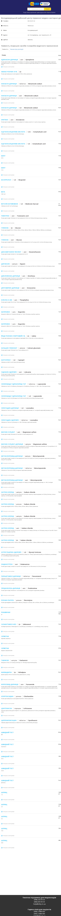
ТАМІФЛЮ (14, 660)
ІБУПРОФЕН (13, 312)
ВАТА (3, 192)
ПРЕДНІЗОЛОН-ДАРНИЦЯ (19, 588)
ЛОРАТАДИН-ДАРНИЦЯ (17, 408)
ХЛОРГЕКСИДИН (17, 696)
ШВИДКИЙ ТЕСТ (7, 732)
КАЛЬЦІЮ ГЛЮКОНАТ (20, 348)
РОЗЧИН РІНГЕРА (16, 600)
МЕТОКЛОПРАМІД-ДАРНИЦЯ (22, 456)
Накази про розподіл (16, 49)
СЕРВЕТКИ (5, 636)
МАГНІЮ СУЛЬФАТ (18, 432)
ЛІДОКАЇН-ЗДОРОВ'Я (16, 372)
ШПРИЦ (4, 792)
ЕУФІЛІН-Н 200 (15, 300)
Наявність (5, 49)
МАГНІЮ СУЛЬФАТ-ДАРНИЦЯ (24, 444)
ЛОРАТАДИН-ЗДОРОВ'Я (19, 420)
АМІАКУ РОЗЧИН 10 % (11, 72)
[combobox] (35, 9)
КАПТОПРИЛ (12, 360)
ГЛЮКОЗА (11, 228)
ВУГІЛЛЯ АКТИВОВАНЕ (19, 204)
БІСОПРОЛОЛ (13, 180)
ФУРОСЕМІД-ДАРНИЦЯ (17, 684)
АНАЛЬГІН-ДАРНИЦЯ (21, 84)
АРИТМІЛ (12, 120)
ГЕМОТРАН (15, 216)
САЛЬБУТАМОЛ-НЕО (16, 624)
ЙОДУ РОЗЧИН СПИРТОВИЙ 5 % (18, 336)
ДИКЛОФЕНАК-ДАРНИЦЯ (18, 276)
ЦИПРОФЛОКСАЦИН (19, 720)
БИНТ (3, 156)
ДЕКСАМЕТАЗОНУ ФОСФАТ (21, 252)
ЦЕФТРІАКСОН (16, 708)
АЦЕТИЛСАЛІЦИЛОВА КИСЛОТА (23, 132)
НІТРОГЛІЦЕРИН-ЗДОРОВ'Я (21, 552)
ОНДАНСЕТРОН (15, 564)
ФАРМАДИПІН (13, 672)
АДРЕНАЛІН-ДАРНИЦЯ (17, 60)
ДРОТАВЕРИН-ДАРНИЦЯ (18, 288)
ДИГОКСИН (13, 264)
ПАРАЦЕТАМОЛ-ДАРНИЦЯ (21, 576)
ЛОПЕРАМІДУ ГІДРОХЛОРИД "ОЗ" (23, 384)
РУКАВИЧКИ (5, 612)
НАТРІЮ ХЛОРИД (18, 492)
